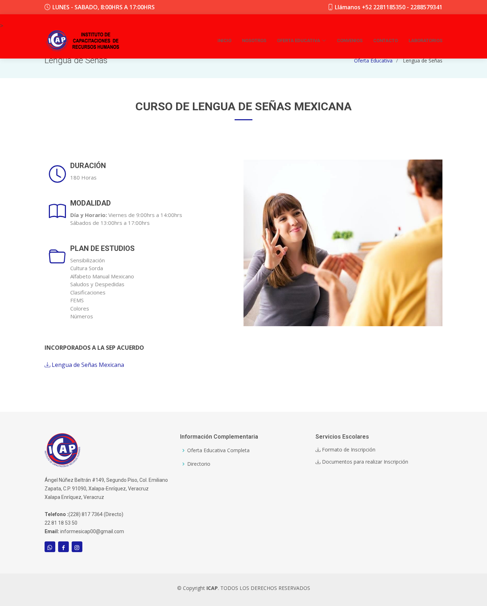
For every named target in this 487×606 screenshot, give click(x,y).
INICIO (224, 40)
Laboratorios (425, 40)
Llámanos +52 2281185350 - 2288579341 (388, 7)
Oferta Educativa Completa (218, 450)
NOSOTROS (254, 40)
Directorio (198, 463)
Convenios (350, 40)
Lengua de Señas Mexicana (87, 365)
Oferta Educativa (373, 60)
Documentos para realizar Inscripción (364, 461)
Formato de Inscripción (348, 449)
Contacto (385, 40)
